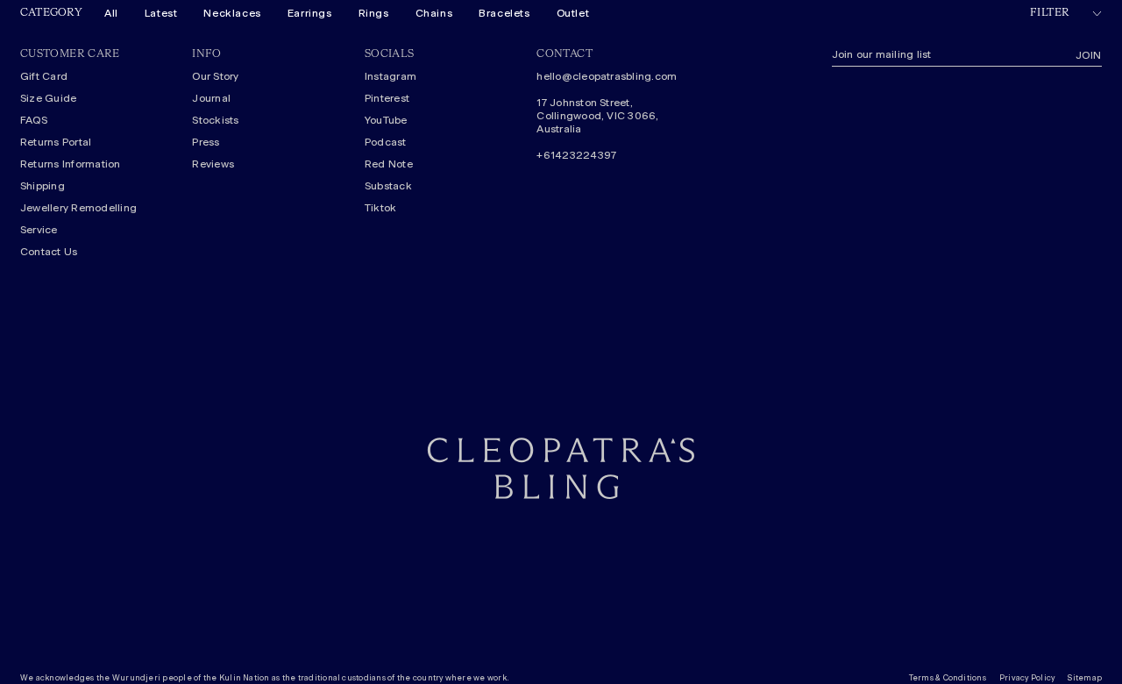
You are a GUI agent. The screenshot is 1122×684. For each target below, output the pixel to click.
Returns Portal (55, 142)
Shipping (42, 186)
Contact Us (48, 251)
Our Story (215, 76)
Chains (434, 13)
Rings (374, 13)
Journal (211, 98)
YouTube (386, 120)
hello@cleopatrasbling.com (606, 76)
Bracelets (504, 13)
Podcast (386, 142)
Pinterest (387, 98)
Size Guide (48, 98)
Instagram (390, 76)
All (111, 13)
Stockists (215, 120)
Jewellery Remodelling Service (78, 219)
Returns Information (70, 164)
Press (205, 142)
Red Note (389, 164)
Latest (161, 13)
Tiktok (380, 208)
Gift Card (43, 76)
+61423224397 (576, 155)
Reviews (213, 164)
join (1089, 55)
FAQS (33, 120)
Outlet (573, 13)
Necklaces (231, 13)
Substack (388, 186)
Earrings (310, 13)
